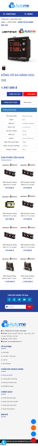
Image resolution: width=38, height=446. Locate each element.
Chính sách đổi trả (8, 409)
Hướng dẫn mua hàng (10, 379)
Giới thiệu (6, 352)
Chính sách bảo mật (9, 398)
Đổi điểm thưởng (8, 386)
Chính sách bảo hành (9, 405)
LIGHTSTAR (11, 22)
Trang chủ (5, 19)
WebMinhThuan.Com (25, 441)
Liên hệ (5, 360)
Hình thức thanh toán (10, 382)
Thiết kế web (10, 441)
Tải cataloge (7, 363)
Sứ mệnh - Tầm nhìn (9, 356)
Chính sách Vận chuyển (10, 401)
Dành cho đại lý (8, 375)
